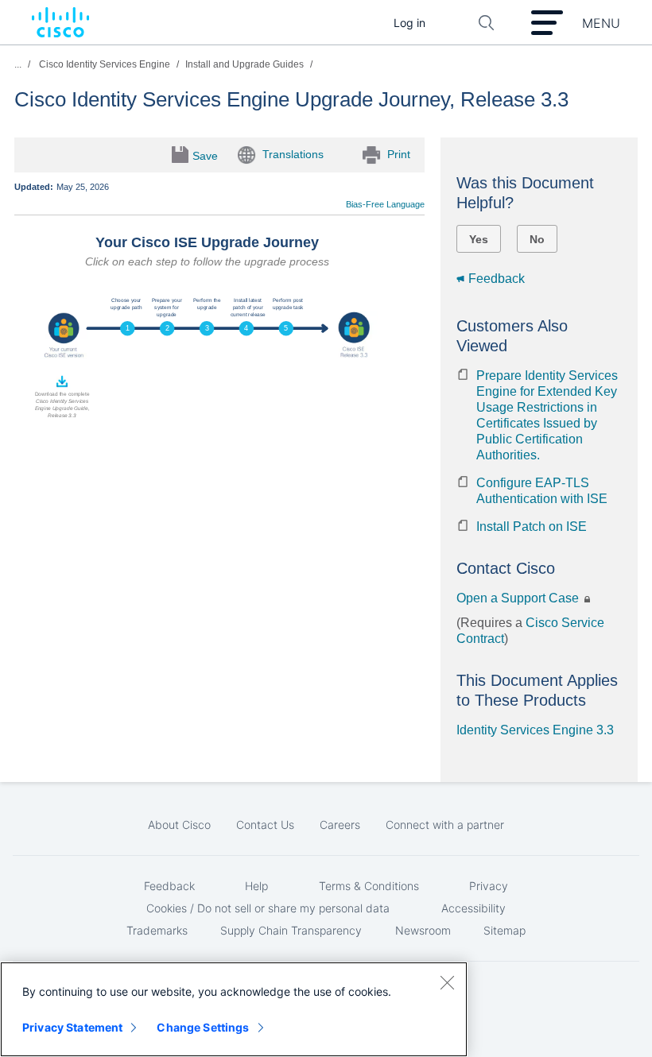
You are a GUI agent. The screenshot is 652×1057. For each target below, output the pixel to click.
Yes (478, 239)
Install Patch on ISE (531, 526)
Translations (293, 153)
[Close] (447, 982)
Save (205, 155)
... (17, 64)
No (537, 239)
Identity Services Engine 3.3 (535, 730)
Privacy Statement (72, 1027)
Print (398, 153)
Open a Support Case (519, 598)
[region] (234, 1009)
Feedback (496, 278)
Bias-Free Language (385, 204)
